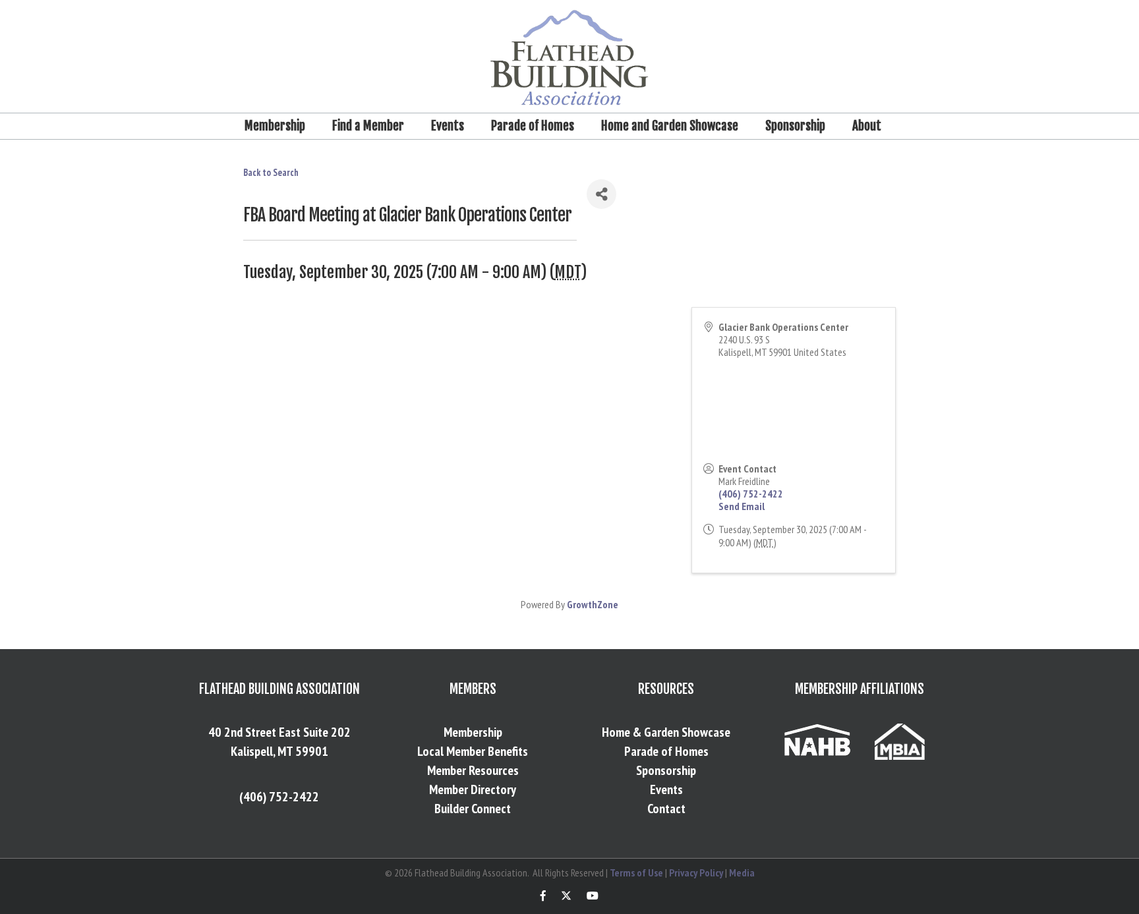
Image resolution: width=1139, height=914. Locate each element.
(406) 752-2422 (750, 493)
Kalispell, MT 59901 (279, 751)
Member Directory (472, 789)
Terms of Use (636, 872)
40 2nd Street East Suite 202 (279, 732)
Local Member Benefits (472, 751)
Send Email (741, 506)
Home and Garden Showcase (669, 126)
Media (742, 872)
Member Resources (473, 770)
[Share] (601, 194)
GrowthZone (592, 604)
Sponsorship (795, 126)
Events (447, 126)
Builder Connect (472, 808)
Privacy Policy (696, 872)
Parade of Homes (532, 126)
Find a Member (368, 126)
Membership (275, 126)
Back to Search (271, 172)
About (866, 126)
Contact (666, 808)
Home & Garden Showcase (666, 732)
